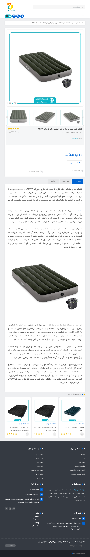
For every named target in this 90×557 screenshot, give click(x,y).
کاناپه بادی (39, 474)
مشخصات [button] (65, 181)
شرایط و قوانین (80, 466)
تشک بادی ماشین (37, 470)
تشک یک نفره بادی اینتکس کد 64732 (74, 428)
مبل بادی (40, 478)
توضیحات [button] (78, 181)
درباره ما (82, 458)
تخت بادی (39, 458)
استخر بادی (39, 454)
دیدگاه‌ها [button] (53, 181)
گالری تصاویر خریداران (78, 474)
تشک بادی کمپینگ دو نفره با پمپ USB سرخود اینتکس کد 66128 (19, 428)
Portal (71, 553)
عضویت (10, 545)
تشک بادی (74, 138)
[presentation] (83, 117)
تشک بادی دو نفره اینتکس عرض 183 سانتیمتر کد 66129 (45, 428)
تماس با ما (82, 462)
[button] (22, 16)
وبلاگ (83, 454)
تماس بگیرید (74, 162)
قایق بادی (40, 466)
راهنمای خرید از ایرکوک (77, 470)
